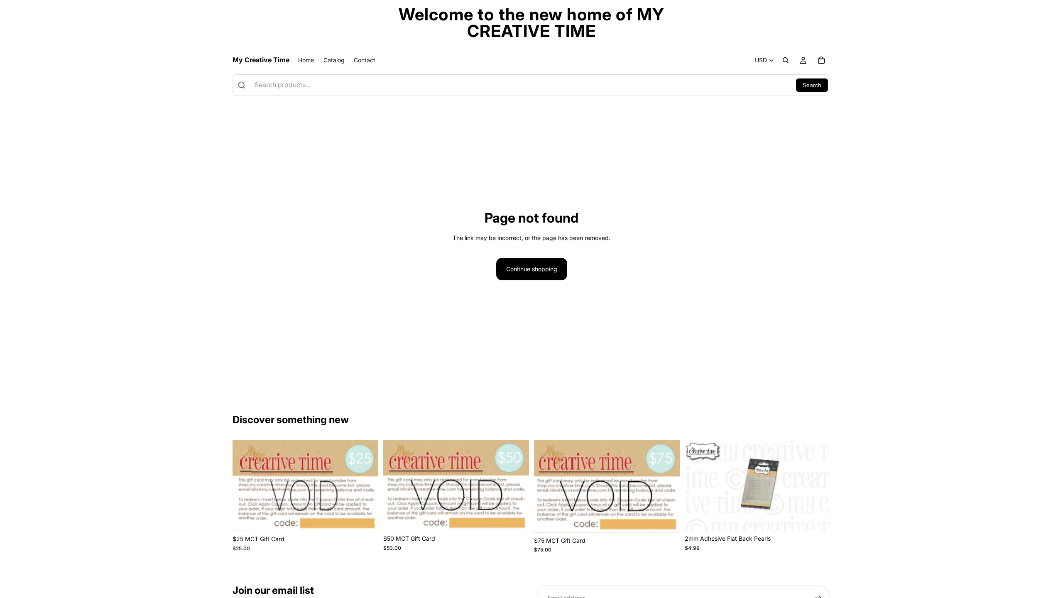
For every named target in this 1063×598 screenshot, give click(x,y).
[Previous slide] (697, 485)
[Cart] (821, 60)
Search (812, 85)
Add (372, 518)
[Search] (785, 60)
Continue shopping (531, 268)
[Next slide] (818, 485)
